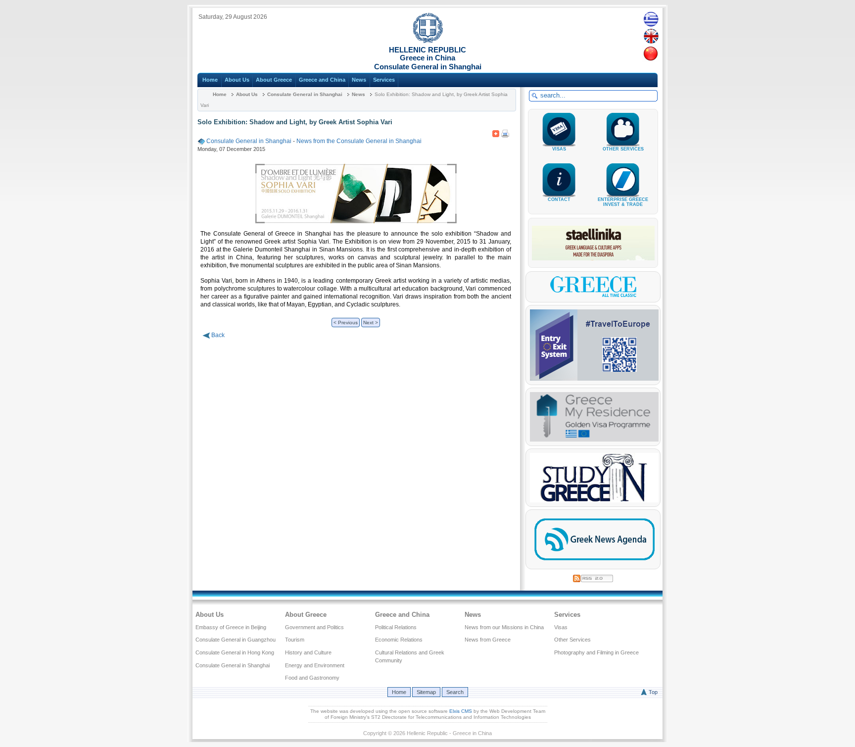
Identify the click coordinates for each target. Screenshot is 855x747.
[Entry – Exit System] (594, 378)
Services (384, 80)
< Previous (345, 322)
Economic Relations (399, 640)
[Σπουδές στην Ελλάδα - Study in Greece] (594, 500)
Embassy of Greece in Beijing (230, 627)
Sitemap (426, 692)
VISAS (559, 149)
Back (218, 335)
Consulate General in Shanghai (304, 94)
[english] (651, 36)
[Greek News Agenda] (594, 562)
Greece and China (322, 80)
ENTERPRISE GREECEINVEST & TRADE (623, 202)
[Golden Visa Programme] (594, 439)
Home (210, 80)
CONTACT (559, 199)
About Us (237, 80)
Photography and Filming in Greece (596, 652)
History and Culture (308, 652)
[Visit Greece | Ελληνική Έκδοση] (593, 296)
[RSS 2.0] (593, 576)
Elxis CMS (460, 711)
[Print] (505, 131)
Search (455, 692)
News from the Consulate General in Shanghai (359, 141)
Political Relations (396, 627)
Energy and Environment (314, 665)
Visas (561, 627)
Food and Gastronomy (312, 678)
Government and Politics (314, 627)
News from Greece (488, 640)
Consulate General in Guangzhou (235, 640)
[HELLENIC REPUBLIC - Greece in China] (428, 41)
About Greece (274, 80)
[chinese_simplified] (651, 53)
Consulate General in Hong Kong (234, 652)
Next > (370, 322)
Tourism (294, 640)
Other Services (572, 640)
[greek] (651, 18)
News (359, 80)
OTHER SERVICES (623, 149)
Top (653, 692)
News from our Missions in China (504, 627)
